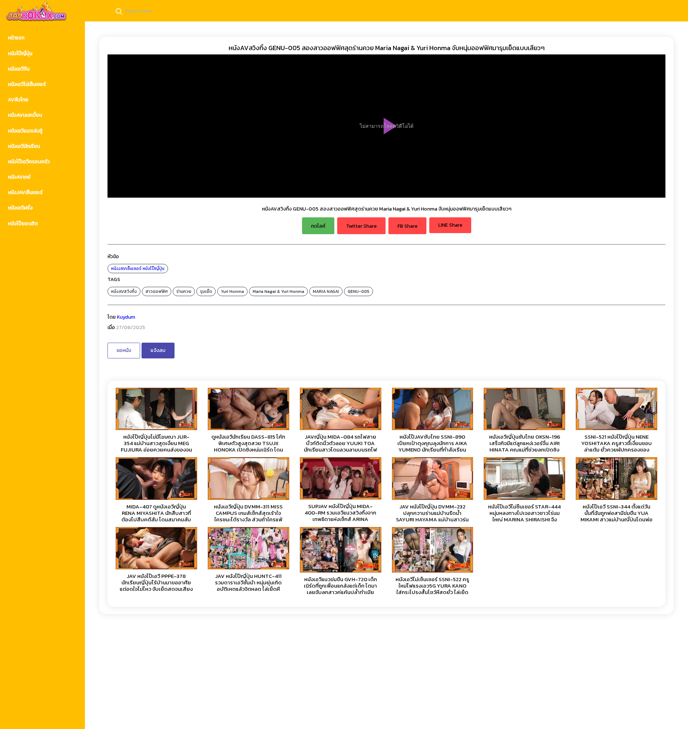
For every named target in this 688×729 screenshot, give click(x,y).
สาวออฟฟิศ (156, 291)
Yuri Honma (232, 291)
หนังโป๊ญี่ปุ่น (153, 268)
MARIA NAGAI (326, 291)
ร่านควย (183, 291)
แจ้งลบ (158, 350)
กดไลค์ (318, 226)
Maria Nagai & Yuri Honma (278, 291)
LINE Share (450, 225)
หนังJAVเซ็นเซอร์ (126, 268)
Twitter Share (361, 226)
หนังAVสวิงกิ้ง (124, 291)
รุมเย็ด (206, 291)
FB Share (407, 226)
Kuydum (126, 317)
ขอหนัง (123, 350)
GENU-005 (358, 291)
